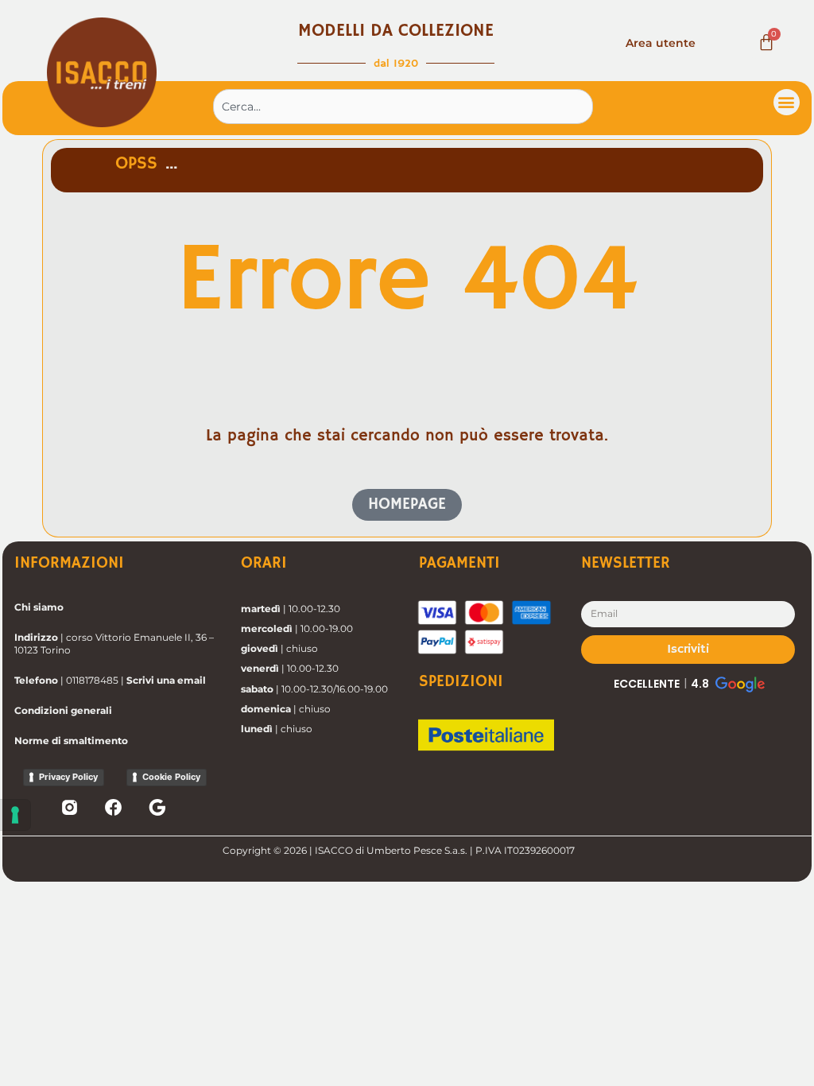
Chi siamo (39, 607)
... (171, 164)
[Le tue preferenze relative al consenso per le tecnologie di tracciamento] (15, 815)
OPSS (136, 164)
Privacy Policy (68, 776)
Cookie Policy (171, 776)
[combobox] (403, 106)
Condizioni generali (63, 710)
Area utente (661, 43)
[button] (786, 102)
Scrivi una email (166, 680)
